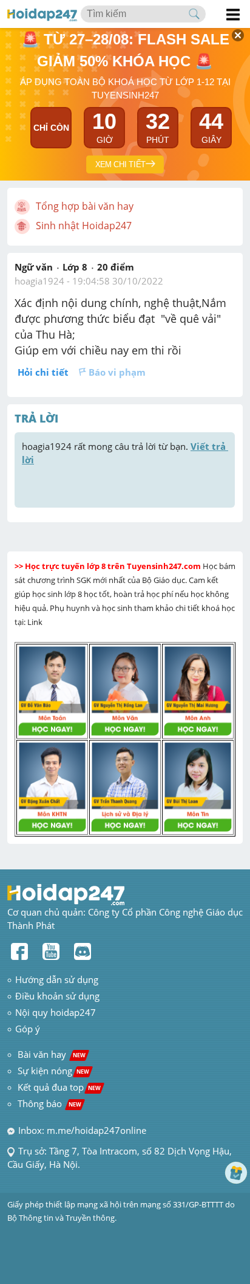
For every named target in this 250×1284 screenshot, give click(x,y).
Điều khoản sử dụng (57, 996)
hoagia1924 (39, 281)
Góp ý (27, 1029)
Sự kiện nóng (53, 1071)
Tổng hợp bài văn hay (84, 206)
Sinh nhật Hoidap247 (84, 225)
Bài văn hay (50, 1054)
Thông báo (49, 1103)
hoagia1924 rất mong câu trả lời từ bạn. (125, 453)
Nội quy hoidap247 (55, 1012)
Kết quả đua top (59, 1087)
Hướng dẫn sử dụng (56, 979)
